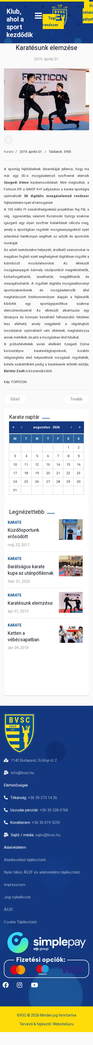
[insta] (22, 987)
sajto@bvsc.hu (47, 835)
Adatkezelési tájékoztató (25, 859)
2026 (56, 427)
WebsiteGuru (63, 1024)
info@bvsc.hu (22, 772)
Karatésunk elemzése (30, 603)
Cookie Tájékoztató (20, 922)
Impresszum (14, 884)
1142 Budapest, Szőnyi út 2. (34, 760)
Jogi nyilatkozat (17, 897)
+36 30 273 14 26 (42, 797)
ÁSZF (8, 909)
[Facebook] (8, 139)
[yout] (36, 987)
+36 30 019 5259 (46, 822)
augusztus (42, 427)
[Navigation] (38, 17)
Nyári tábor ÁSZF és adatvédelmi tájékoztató (42, 872)
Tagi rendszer (50, 21)
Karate (8, 152)
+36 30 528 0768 (54, 810)
